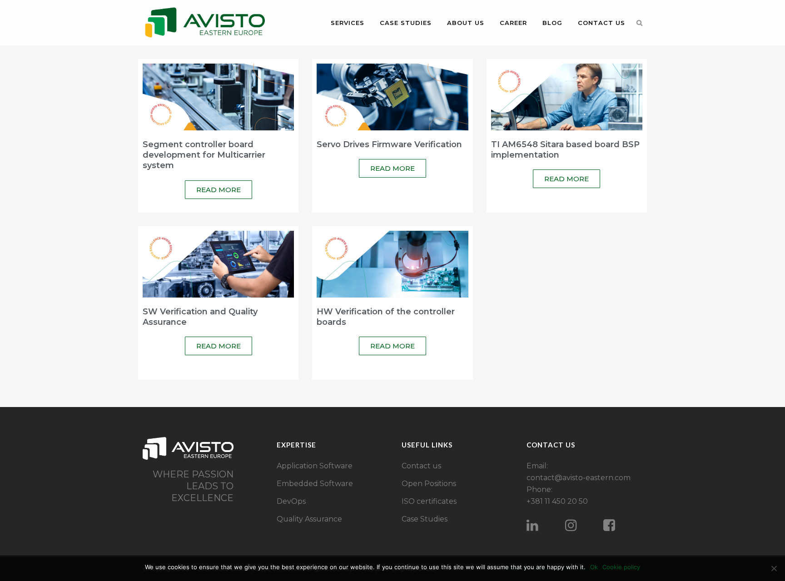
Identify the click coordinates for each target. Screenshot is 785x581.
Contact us (421, 466)
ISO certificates (429, 501)
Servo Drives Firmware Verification (389, 144)
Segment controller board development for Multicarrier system (204, 155)
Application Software (315, 466)
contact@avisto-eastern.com (579, 477)
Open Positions (429, 483)
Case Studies (424, 519)
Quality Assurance (309, 519)
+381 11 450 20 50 (557, 501)
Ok (594, 567)
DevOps (291, 501)
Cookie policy (621, 567)
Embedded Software (315, 483)
